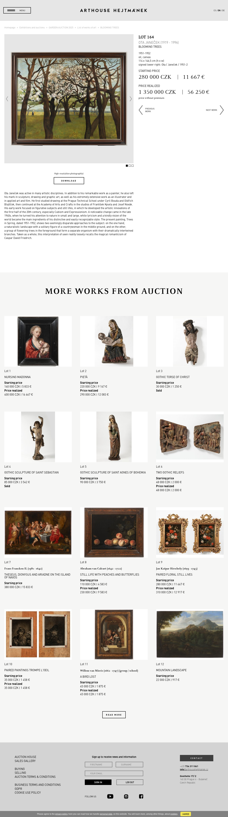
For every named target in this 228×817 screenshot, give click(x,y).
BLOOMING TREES (109, 27)
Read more (114, 714)
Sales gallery (25, 761)
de (223, 10)
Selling (20, 773)
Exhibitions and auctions (32, 27)
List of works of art (87, 27)
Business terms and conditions (38, 785)
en (219, 10)
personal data (106, 814)
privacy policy (61, 814)
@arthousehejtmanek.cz (194, 769)
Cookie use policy (28, 792)
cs (215, 10)
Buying (20, 769)
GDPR (18, 789)
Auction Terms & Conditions (35, 777)
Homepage (10, 27)
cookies (173, 814)
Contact (196, 758)
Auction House (25, 757)
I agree (185, 814)
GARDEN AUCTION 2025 (61, 27)
